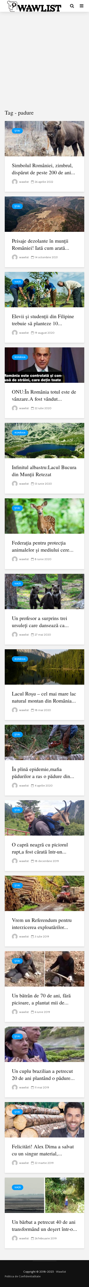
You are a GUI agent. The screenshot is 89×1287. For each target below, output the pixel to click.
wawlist (24, 181)
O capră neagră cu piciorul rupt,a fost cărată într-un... (40, 848)
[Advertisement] (44, 61)
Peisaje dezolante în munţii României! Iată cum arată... (40, 244)
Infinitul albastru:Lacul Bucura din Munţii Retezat (44, 471)
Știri (17, 130)
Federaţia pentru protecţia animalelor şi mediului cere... (43, 546)
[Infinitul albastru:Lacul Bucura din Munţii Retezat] (44, 440)
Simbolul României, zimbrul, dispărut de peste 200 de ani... (43, 169)
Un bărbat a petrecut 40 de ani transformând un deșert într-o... (44, 1225)
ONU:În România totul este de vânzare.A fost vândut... (44, 395)
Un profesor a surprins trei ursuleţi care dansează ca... (40, 622)
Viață (17, 281)
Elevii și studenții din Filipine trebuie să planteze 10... (43, 320)
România (19, 357)
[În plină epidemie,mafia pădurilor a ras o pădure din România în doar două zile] (44, 742)
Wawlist (61, 1271)
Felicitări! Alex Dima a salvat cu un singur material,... (43, 1150)
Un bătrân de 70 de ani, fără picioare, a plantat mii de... (41, 999)
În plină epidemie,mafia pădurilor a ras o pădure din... (43, 772)
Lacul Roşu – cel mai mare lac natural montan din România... (44, 697)
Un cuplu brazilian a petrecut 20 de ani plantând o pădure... (43, 1074)
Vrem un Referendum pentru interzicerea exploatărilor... (42, 923)
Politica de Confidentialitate (23, 1276)
